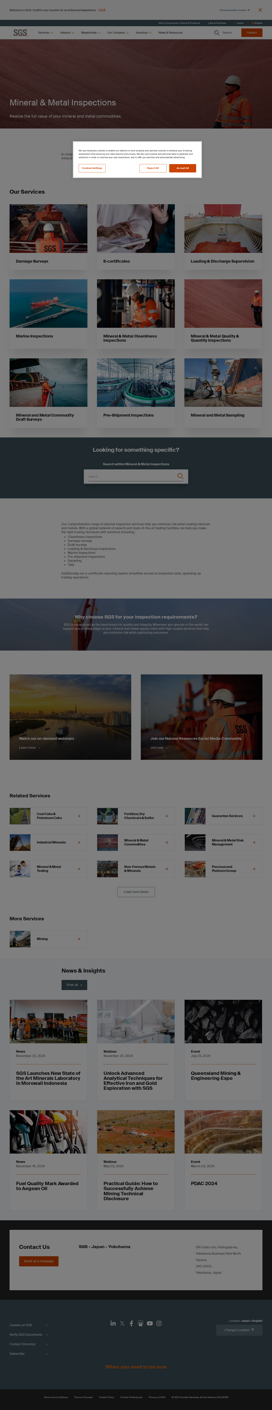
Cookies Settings (92, 168)
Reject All (153, 168)
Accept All (183, 168)
